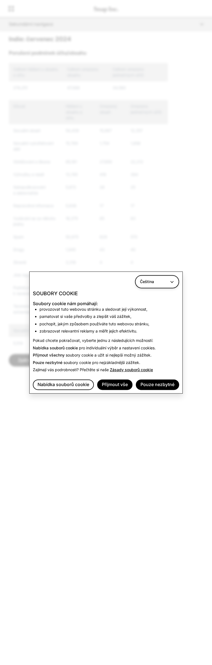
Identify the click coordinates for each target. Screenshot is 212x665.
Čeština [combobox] (147, 281)
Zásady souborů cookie (131, 369)
